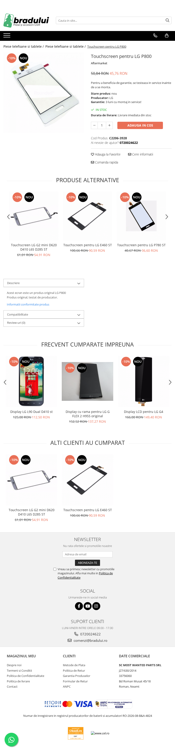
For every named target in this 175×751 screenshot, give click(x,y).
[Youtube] (88, 606)
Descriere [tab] (13, 283)
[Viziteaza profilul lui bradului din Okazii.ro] (75, 733)
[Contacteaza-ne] (155, 35)
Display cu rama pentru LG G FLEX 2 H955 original (88, 413)
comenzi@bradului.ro (90, 640)
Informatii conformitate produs (28, 304)
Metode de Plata (74, 665)
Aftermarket (99, 63)
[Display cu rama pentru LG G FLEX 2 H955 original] (87, 381)
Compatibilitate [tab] (17, 314)
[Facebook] (79, 606)
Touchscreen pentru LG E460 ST (87, 245)
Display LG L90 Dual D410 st (31, 411)
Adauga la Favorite (107, 154)
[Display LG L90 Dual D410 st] (31, 381)
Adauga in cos (140, 125)
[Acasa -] (26, 20)
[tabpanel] (43, 92)
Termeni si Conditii (19, 670)
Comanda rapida (106, 162)
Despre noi (14, 665)
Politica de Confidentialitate (25, 676)
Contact (12, 686)
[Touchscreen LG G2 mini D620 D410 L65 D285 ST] (33, 216)
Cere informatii (142, 154)
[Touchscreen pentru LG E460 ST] (87, 216)
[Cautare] (167, 20)
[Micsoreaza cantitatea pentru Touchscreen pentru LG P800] (94, 125)
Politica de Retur (74, 670)
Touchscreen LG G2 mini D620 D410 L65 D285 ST (34, 247)
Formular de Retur (75, 681)
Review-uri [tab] (16, 323)
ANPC (67, 686)
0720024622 (90, 634)
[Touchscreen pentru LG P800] (43, 92)
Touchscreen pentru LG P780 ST (141, 245)
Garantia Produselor (76, 676)
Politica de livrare (18, 681)
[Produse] (7, 36)
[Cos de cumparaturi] (167, 35)
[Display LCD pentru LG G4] (143, 381)
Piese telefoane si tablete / (24, 46)
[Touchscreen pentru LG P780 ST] (141, 216)
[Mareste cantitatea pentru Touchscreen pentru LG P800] (109, 125)
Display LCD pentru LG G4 (143, 411)
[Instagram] (96, 606)
